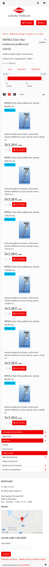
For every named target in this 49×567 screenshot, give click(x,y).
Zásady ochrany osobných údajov (32, 559)
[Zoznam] (9, 95)
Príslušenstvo (10, 461)
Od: (6, 83)
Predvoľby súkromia (9, 559)
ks (10, 150)
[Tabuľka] (14, 95)
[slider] (6, 78)
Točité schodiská (11, 469)
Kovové (6, 440)
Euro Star (7, 453)
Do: (27, 83)
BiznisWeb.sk (24, 565)
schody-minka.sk (19, 15)
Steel (5, 445)
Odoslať (6, 554)
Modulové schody (12, 465)
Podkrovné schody (12, 432)
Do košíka (20, 149)
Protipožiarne (9, 457)
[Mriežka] (4, 95)
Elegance (7, 449)
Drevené (7, 436)
